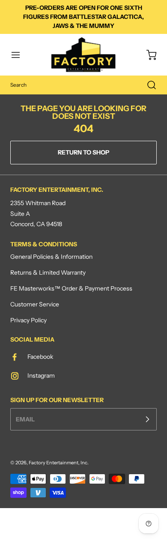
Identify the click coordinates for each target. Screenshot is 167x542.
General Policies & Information (51, 256)
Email (25, 419)
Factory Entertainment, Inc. (59, 463)
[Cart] (147, 54)
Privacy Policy (28, 320)
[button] (19, 54)
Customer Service (34, 304)
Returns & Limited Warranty (48, 272)
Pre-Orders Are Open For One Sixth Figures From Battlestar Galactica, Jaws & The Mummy (83, 17)
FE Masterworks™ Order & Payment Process (71, 288)
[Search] (147, 85)
